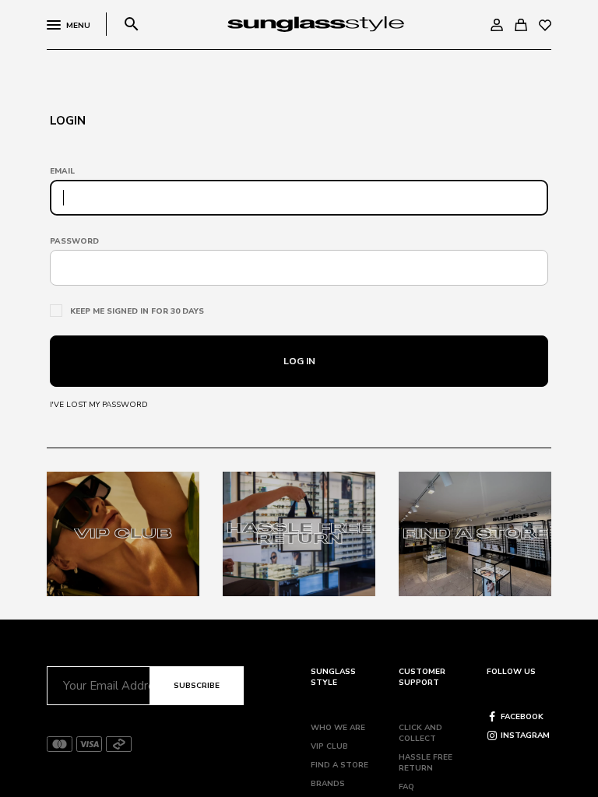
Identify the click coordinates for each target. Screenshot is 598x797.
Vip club (329, 746)
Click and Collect (420, 733)
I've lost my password (99, 404)
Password (74, 241)
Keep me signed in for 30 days (137, 311)
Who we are (338, 727)
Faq (406, 786)
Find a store (339, 765)
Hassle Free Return (425, 763)
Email (62, 171)
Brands (328, 783)
